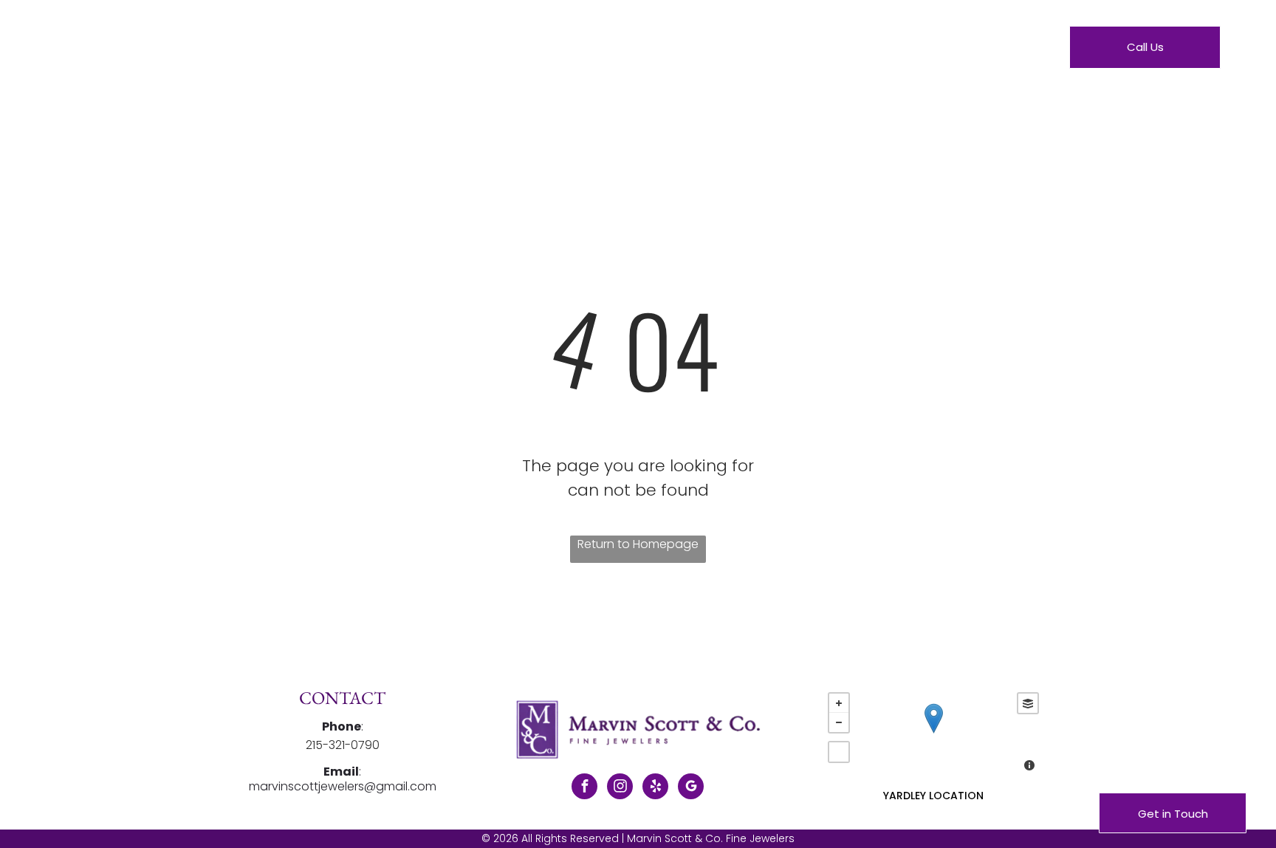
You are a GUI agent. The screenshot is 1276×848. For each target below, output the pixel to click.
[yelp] (655, 788)
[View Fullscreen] (838, 752)
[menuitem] (496, 50)
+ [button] (838, 703)
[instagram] (620, 788)
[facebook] (584, 788)
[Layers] (1027, 703)
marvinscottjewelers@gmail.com (342, 786)
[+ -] (933, 733)
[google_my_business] (691, 788)
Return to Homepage (638, 544)
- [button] (838, 722)
